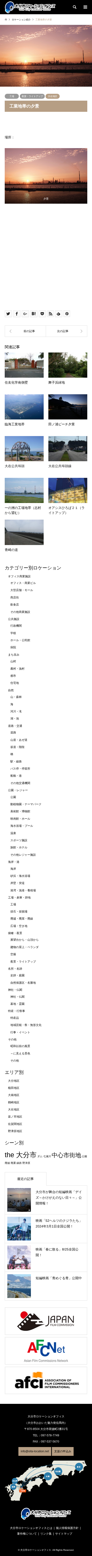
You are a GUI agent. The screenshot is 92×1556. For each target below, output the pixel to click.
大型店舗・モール (21, 590)
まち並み (13, 654)
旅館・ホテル (18, 847)
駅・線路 (16, 761)
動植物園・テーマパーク (26, 804)
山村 (13, 661)
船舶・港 (16, 775)
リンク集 (46, 1533)
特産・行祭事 (16, 1011)
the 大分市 (21, 1155)
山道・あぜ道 (18, 740)
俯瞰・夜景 (15, 933)
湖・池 (14, 718)
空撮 (13, 954)
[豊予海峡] (25, 331)
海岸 (13, 868)
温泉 (13, 833)
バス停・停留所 (20, 768)
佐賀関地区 (15, 1124)
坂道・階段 (17, 747)
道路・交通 (15, 726)
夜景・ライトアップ (32, 96)
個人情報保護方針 (67, 1528)
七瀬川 (47, 1156)
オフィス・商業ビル (23, 583)
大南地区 (13, 1095)
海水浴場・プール (21, 825)
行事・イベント (20, 1032)
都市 (13, 675)
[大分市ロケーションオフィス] (30, 7)
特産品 (14, 1018)
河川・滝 (16, 711)
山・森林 (16, 697)
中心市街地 (66, 1155)
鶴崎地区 (13, 1102)
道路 (13, 732)
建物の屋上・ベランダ (24, 947)
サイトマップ (63, 1533)
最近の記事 (25, 1179)
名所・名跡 (15, 968)
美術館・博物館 (20, 811)
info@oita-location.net (35, 1451)
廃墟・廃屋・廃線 (21, 918)
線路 (19, 1162)
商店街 (14, 597)
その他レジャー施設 (23, 854)
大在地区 (52, 96)
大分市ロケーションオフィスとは (31, 1528)
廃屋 (13, 1162)
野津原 (26, 1162)
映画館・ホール (20, 818)
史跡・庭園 (17, 975)
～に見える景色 (20, 1053)
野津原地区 (15, 1131)
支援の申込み (62, 1451)
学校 (13, 633)
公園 (13, 797)
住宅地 (14, 683)
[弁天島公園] (66, 331)
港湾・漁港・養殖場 (23, 890)
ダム (39, 1156)
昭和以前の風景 (20, 1046)
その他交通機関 (20, 783)
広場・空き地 (18, 926)
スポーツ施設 (18, 840)
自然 (11, 690)
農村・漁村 (17, 668)
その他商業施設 (20, 612)
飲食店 (14, 604)
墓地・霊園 (17, 1004)
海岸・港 (13, 862)
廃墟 (7, 1162)
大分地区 (13, 1080)
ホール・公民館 (20, 640)
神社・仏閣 (15, 990)
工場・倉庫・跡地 (19, 897)
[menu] (85, 7)
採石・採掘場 (18, 911)
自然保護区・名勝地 (23, 982)
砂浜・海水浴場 (20, 876)
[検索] (74, 7)
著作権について (27, 1533)
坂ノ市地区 (15, 1116)
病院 (13, 647)
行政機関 (16, 625)
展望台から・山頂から (24, 939)
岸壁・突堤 (17, 883)
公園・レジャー (18, 790)
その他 (12, 1039)
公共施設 (13, 619)
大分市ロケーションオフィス (35, 1550)
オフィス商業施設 (19, 576)
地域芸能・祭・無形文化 (26, 1025)
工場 (11, 96)
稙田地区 (13, 1088)
